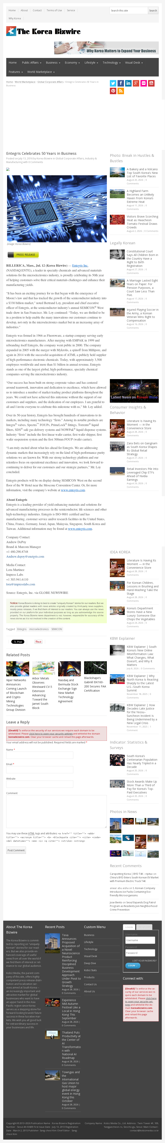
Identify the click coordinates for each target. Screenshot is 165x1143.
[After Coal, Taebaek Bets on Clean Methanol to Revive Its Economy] (153, 854)
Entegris (21, 629)
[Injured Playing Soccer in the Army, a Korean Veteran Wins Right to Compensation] (117, 312)
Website (10, 778)
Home (12, 10)
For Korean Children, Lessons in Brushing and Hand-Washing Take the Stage (143, 588)
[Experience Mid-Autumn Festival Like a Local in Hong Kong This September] (128, 821)
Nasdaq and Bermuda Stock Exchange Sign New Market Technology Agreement (68, 690)
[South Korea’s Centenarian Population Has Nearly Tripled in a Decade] (117, 760)
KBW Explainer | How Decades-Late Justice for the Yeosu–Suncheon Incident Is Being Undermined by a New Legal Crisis (142, 714)
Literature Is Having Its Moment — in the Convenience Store (141, 424)
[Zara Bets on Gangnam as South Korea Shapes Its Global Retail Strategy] (117, 446)
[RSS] (121, 91)
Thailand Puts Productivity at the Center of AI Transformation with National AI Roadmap (71, 1045)
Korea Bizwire (44, 158)
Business (52, 62)
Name (10, 749)
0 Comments (151, 230)
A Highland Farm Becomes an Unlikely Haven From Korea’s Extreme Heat (140, 196)
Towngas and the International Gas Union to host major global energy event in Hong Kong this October (71, 1086)
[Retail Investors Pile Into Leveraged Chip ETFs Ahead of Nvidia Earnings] (117, 471)
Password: (131, 947)
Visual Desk (132, 62)
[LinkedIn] (128, 83)
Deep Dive (90, 963)
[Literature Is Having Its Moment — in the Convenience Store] (117, 428)
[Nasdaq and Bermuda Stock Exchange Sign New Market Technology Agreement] (69, 669)
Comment (12, 793)
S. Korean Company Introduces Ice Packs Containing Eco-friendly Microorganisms (132, 891)
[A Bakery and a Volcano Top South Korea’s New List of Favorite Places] (117, 172)
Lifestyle (90, 62)
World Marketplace (39, 72)
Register (144, 927)
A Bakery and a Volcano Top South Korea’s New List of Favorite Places (142, 172)
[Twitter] (113, 83)
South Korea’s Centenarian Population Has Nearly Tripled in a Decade (142, 761)
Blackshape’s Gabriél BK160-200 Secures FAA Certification (95, 684)
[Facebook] (121, 83)
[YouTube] (151, 83)
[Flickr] (143, 83)
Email (10, 764)
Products (89, 977)
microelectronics (38, 629)
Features (14, 72)
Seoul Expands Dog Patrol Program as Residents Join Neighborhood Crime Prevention (133, 906)
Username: (131, 934)
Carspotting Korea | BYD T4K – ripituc (131, 874)
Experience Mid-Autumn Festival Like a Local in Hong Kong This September (71, 1009)
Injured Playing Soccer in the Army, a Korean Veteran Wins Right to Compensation (143, 315)
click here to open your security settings (51, 733)
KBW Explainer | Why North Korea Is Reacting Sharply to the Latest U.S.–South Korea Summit (142, 683)
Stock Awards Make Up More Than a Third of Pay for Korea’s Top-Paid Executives (142, 787)
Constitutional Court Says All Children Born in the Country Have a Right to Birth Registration (142, 258)
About (24, 10)
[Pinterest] (113, 91)
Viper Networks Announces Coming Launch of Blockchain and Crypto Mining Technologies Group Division (16, 695)
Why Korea (15, 18)
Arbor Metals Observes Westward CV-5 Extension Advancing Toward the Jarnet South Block (42, 693)
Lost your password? (144, 960)
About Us (89, 991)
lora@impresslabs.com (20, 584)
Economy (71, 62)
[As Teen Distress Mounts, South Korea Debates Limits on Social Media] (128, 838)
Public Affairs (30, 62)
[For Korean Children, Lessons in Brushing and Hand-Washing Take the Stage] (117, 586)
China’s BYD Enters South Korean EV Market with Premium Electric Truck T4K (134, 879)
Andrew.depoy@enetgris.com (25, 556)
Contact (37, 10)
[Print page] (56, 169)
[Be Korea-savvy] (44, 31)
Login (129, 927)
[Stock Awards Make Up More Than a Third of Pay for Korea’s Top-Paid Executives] (117, 784)
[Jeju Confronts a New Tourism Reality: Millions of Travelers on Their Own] (115, 839)
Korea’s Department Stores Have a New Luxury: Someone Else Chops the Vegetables (141, 613)
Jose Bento (116, 902)
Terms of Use (54, 10)
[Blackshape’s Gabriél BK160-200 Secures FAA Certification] (95, 667)
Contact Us (90, 984)
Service (71, 10)
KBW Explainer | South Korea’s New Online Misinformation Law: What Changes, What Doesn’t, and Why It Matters (142, 656)
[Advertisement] (56, 119)
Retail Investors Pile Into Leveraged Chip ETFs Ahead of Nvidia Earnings (142, 474)
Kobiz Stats (90, 970)
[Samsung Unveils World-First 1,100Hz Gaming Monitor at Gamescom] (115, 853)
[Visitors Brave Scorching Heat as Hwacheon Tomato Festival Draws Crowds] (117, 219)
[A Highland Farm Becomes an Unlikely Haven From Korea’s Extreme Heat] (117, 193)
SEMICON (57, 629)
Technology (110, 62)
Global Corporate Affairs (50, 81)
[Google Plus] (136, 83)
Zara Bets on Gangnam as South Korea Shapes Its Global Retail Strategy (142, 448)
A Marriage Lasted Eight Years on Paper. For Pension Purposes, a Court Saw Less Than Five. (142, 288)
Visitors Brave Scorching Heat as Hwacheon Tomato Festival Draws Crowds (142, 222)
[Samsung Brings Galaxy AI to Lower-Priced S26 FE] (128, 853)
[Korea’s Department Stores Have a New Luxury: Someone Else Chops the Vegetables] (117, 611)
